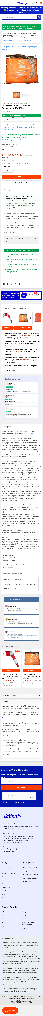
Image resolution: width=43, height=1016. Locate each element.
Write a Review (7, 111)
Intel (3, 912)
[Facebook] (3, 283)
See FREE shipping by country (13, 140)
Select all (7, 328)
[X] (15, 283)
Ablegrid (25, 912)
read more (5, 718)
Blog (3, 894)
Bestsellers (6, 877)
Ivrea (3, 922)
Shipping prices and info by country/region (21, 238)
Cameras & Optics (30, 878)
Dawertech (23, 103)
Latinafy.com (28, 433)
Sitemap (5, 898)
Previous (3, 668)
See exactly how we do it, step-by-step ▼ (17, 40)
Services (5, 884)
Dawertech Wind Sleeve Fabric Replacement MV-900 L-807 (31, 676)
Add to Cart (11, 670)
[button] (21, 182)
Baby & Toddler (28, 871)
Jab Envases (6, 919)
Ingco (4, 926)
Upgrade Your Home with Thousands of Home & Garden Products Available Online (20, 707)
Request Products (8, 873)
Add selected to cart (23, 328)
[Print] (11, 283)
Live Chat (5, 891)
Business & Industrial (31, 874)
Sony (24, 915)
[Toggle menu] (3, 3)
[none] (21, 69)
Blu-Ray (4, 915)
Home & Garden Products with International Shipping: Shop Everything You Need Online (20, 742)
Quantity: (6, 167)
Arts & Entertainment (31, 867)
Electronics (27, 881)
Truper (24, 919)
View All (24, 928)
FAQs (3, 880)
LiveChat (6, 849)
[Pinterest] (19, 283)
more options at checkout (20, 163)
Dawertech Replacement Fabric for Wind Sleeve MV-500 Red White (11, 676)
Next (40, 668)
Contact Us (6, 887)
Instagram (25, 970)
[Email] (7, 283)
